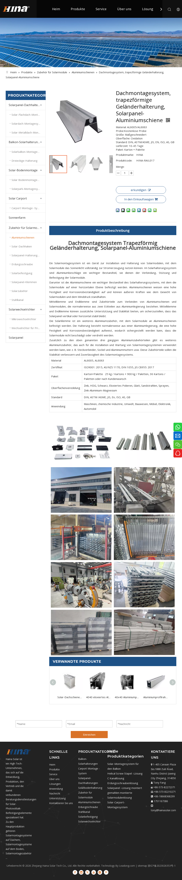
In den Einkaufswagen (139, 199)
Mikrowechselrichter (24, 319)
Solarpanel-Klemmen (24, 282)
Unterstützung (57, 798)
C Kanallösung (115, 778)
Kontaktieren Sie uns (61, 803)
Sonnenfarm (17, 218)
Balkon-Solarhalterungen (26, 142)
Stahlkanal (17, 300)
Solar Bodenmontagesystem (29, 180)
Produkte (78, 9)
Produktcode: (124, 160)
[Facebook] (75, 872)
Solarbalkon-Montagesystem (29, 151)
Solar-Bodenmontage (23, 170)
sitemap (142, 865)
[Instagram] (100, 872)
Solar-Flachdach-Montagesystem (29, 114)
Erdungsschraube (22, 264)
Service (101, 9)
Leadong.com (127, 865)
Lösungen (55, 784)
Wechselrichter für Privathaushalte (29, 328)
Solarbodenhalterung (90, 787)
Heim (56, 9)
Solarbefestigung (22, 273)
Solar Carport (18, 198)
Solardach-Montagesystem (28, 123)
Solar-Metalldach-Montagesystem (29, 132)
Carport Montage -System (28, 208)
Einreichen (89, 734)
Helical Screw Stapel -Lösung (125, 773)
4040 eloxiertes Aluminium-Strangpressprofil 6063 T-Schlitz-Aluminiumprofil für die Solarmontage (98, 697)
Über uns (124, 9)
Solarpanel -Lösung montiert (124, 788)
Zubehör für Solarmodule (26, 228)
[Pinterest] (106, 872)
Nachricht (54, 793)
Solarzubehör (20, 291)
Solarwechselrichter (22, 309)
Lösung (147, 9)
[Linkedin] (81, 872)
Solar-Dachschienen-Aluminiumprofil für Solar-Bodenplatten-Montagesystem (69, 697)
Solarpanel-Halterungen (26, 255)
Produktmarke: (125, 154)
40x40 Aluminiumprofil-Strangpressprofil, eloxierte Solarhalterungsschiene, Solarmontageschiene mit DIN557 (127, 697)
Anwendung (56, 788)
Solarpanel (16, 338)
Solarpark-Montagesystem (28, 189)
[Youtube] (93, 872)
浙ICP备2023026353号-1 (162, 865)
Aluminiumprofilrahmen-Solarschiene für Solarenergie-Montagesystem (155, 697)
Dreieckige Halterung (25, 160)
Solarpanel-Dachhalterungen (27, 105)
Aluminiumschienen (23, 237)
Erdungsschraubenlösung (122, 783)
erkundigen (138, 190)
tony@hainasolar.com (163, 810)
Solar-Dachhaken (22, 246)
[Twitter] (87, 872)
